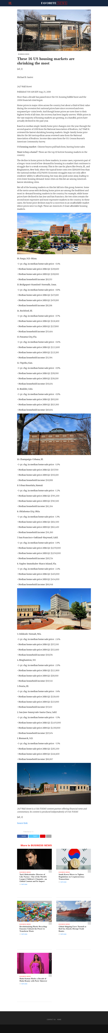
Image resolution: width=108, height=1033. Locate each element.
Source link (22, 823)
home (59, 1019)
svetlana (24, 884)
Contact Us (51, 1019)
